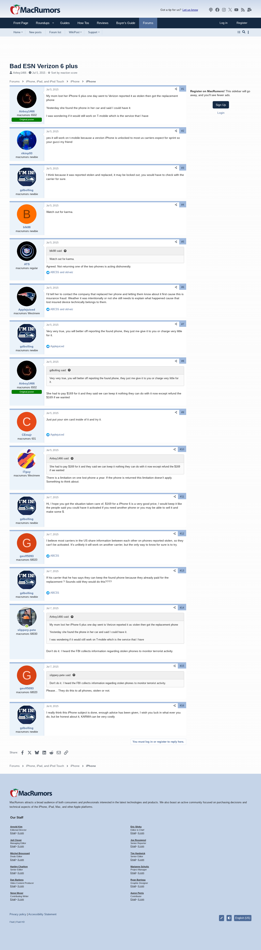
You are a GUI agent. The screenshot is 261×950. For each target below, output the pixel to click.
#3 (182, 167)
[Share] (176, 89)
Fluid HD (20, 922)
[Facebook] (217, 10)
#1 (182, 89)
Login (221, 112)
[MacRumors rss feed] (243, 10)
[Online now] (27, 626)
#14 (182, 607)
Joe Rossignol (138, 840)
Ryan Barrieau (138, 880)
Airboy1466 (19, 72)
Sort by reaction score (64, 72)
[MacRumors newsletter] (249, 10)
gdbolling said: (58, 370)
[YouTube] (236, 10)
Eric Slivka (136, 826)
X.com (21, 833)
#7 (182, 324)
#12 (182, 533)
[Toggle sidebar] (249, 32)
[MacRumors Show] (211, 10)
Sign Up (221, 104)
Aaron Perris (137, 893)
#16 (182, 705)
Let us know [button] (190, 9)
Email (12, 833)
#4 (182, 204)
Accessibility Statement (42, 914)
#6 (182, 287)
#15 (182, 665)
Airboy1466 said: (59, 458)
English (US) (242, 917)
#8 (182, 361)
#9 (182, 412)
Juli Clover (16, 840)
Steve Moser (16, 893)
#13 (182, 570)
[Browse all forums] (239, 32)
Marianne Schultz (139, 866)
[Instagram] (224, 10)
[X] (230, 10)
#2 (182, 130)
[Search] (244, 32)
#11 (182, 496)
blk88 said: (56, 250)
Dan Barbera (16, 880)
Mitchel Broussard (20, 853)
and (61, 272)
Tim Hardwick (137, 853)
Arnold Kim (16, 826)
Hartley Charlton (19, 866)
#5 (182, 241)
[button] (41, 23)
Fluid (12, 922)
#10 (182, 449)
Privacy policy (18, 914)
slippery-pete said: (60, 675)
